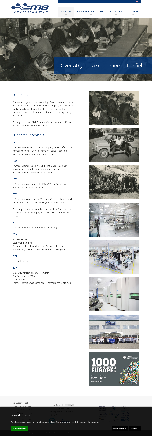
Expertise (116, 11)
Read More (134, 428)
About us (66, 11)
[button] (138, 1)
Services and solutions (91, 11)
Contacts (132, 11)
